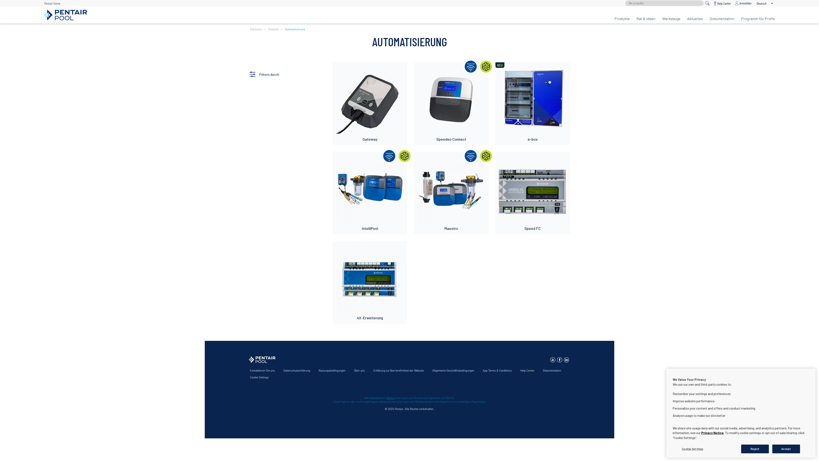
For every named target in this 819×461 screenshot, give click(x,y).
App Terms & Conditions (497, 370)
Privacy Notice (712, 433)
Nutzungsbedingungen (332, 370)
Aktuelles (695, 18)
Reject (755, 448)
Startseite (256, 29)
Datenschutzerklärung (296, 370)
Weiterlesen (344, 68)
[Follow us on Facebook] (559, 359)
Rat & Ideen (645, 18)
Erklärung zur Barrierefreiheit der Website (398, 370)
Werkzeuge (671, 18)
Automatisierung (295, 29)
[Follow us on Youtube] (552, 359)
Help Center (527, 370)
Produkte (622, 18)
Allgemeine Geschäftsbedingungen (453, 370)
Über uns (359, 370)
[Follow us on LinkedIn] (566, 359)
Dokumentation (722, 18)
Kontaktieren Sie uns (262, 370)
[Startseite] (326, 14)
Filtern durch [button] (269, 74)
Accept (786, 448)
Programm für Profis (758, 18)
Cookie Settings (259, 377)
